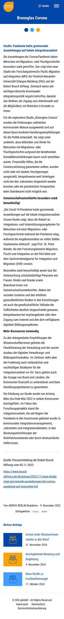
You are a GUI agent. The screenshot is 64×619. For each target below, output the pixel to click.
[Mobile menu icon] (56, 5)
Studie (44, 511)
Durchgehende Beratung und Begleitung (43, 556)
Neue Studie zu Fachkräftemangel (37, 576)
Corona (36, 511)
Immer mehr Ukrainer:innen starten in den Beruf (42, 537)
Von (21, 505)
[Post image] (12, 540)
